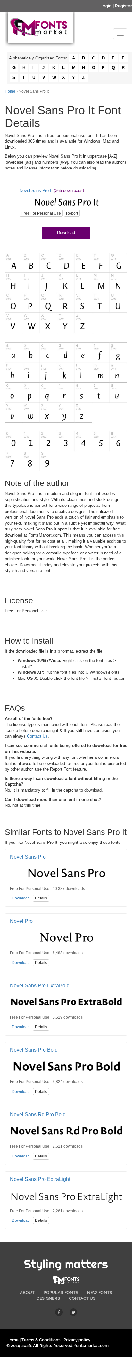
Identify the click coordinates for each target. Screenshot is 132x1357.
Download (66, 232)
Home (10, 91)
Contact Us (37, 736)
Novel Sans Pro (28, 856)
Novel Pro (21, 921)
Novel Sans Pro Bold (34, 1050)
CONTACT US (82, 1298)
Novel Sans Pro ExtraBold (40, 985)
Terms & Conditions (41, 1339)
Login (105, 6)
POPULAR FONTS (61, 1292)
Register (123, 6)
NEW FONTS (99, 1292)
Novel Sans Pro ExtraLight (40, 1179)
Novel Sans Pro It (36, 190)
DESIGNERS (48, 1298)
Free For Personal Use (41, 213)
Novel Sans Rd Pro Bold (38, 1114)
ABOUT (27, 1292)
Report (72, 213)
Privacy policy (76, 1339)
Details (41, 898)
